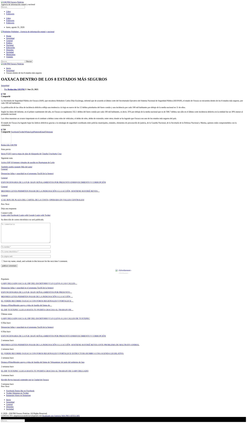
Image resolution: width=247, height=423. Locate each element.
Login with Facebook (10, 215)
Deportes (10, 50)
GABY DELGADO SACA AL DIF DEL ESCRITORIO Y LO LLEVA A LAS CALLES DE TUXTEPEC (45, 318)
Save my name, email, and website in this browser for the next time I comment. (36, 261)
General (9, 41)
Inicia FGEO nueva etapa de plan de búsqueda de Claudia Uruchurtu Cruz (31, 154)
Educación (10, 47)
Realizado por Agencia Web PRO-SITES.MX (61, 416)
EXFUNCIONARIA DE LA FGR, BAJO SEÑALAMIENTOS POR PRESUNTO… (36, 292)
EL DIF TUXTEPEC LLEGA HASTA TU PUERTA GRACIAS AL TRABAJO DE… (37, 310)
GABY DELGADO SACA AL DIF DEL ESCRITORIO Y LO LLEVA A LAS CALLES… (39, 283)
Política (9, 43)
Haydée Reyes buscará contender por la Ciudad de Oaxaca (25, 380)
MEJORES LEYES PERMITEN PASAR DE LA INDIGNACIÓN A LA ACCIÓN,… (37, 296)
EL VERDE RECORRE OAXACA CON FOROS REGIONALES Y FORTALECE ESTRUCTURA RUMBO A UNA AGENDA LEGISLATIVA (62, 353)
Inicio (8, 400)
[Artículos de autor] (6, 143)
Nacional (10, 45)
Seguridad (10, 38)
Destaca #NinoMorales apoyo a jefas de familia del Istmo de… (26, 305)
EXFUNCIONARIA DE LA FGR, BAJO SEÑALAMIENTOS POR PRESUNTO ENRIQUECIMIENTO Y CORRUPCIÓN (53, 336)
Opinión (9, 57)
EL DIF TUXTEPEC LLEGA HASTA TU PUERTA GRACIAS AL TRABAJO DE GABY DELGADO (45, 371)
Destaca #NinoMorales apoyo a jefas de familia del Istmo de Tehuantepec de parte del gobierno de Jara (42, 362)
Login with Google (27, 215)
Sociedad (10, 52)
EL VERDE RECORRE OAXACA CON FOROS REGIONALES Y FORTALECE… (37, 301)
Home (8, 36)
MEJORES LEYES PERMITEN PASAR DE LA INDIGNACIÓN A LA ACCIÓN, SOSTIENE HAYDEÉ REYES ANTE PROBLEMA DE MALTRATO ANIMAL (70, 345)
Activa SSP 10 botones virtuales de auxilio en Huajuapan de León (28, 162)
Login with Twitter (42, 215)
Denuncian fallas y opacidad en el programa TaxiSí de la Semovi (27, 288)
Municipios (10, 54)
